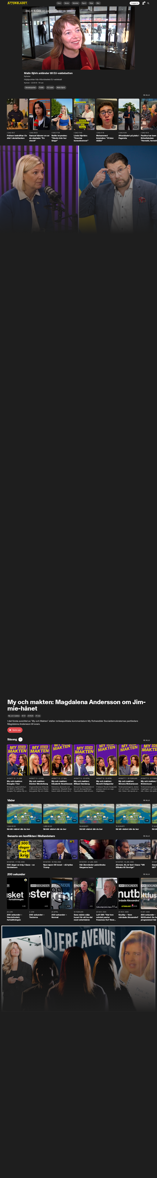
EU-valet (50, 88)
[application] (78, 38)
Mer (98, 3)
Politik (41, 88)
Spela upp (16, 730)
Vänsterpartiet (30, 88)
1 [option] (20, 739)
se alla (146, 95)
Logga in (134, 3)
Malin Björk (61, 88)
